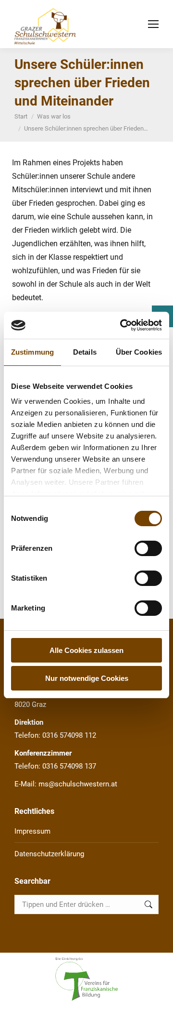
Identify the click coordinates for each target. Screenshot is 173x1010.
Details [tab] (85, 352)
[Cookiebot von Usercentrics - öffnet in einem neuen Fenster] (122, 325)
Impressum (32, 831)
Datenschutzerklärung (49, 854)
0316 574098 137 (69, 766)
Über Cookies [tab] (139, 352)
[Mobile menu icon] (153, 24)
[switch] (148, 548)
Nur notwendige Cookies (86, 678)
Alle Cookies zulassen (86, 650)
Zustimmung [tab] (32, 352)
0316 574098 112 (69, 735)
